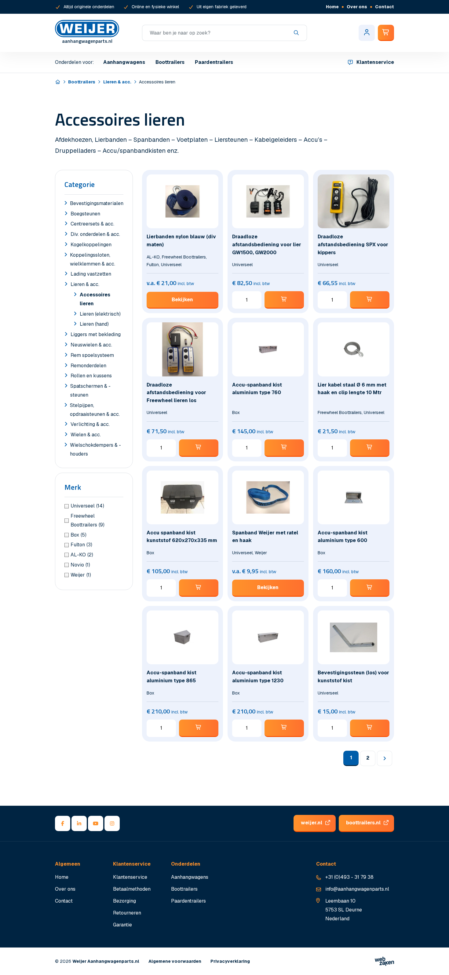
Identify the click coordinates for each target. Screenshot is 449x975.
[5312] (198, 588)
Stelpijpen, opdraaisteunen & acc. (95, 409)
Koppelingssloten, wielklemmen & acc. (92, 259)
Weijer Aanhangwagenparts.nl (105, 961)
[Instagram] (112, 823)
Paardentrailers (214, 62)
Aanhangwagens (124, 62)
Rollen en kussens (91, 375)
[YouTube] (95, 823)
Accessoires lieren (95, 299)
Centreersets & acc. (92, 224)
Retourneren (127, 913)
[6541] (284, 300)
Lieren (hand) (94, 324)
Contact (384, 6)
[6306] (284, 728)
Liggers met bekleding (96, 334)
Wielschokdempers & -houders (95, 449)
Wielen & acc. (86, 434)
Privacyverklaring (230, 961)
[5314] (369, 728)
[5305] (198, 448)
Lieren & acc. (117, 82)
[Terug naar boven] (436, 962)
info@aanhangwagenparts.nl (357, 889)
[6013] (369, 588)
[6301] (284, 448)
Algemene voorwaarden (174, 961)
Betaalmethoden (132, 889)
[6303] (198, 728)
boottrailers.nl (363, 822)
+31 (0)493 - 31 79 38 (349, 877)
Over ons (357, 6)
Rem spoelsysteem (92, 355)
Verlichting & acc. (90, 424)
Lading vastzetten (91, 274)
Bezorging (124, 901)
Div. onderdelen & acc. (95, 234)
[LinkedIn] (79, 823)
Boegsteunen (85, 214)
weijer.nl (311, 822)
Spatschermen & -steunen (90, 390)
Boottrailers (169, 62)
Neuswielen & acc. (91, 345)
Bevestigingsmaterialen (96, 203)
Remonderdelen (88, 365)
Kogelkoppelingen (91, 244)
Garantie (122, 925)
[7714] (369, 300)
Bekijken (182, 299)
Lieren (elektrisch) (100, 314)
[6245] (369, 448)
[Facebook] (62, 823)
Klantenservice (375, 62)
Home (332, 6)
